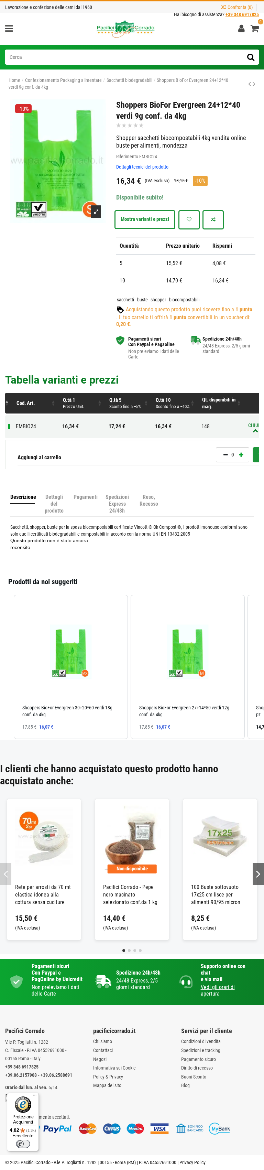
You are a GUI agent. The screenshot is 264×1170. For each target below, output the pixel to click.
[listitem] (71, 667)
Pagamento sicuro (198, 1059)
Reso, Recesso (149, 500)
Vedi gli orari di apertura (218, 990)
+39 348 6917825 (21, 1067)
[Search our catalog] (250, 57)
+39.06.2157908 (21, 1075)
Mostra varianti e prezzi (145, 219)
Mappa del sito (107, 1085)
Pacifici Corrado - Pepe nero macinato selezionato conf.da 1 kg (130, 894)
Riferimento (127, 156)
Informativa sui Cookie (114, 1068)
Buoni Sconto (193, 1077)
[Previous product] (250, 84)
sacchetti (125, 299)
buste (142, 299)
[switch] (23, 1144)
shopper (158, 299)
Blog (185, 1085)
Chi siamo (102, 1041)
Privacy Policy (192, 1162)
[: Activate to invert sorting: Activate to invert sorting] (9, 403)
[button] (82, 403)
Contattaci (103, 1050)
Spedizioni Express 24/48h (117, 504)
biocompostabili (184, 299)
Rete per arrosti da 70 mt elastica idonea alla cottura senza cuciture (43, 894)
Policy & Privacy (108, 1077)
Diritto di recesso (197, 1068)
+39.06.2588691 (56, 1075)
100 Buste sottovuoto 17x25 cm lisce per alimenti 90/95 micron (215, 894)
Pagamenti (86, 497)
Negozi (100, 1059)
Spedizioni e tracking (200, 1050)
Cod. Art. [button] (25, 403)
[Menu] (35, 1097)
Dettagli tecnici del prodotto (142, 167)
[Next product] (254, 84)
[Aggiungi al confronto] (213, 219)
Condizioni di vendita (201, 1041)
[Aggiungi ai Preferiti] (189, 219)
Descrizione (22, 497)
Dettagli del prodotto (54, 504)
